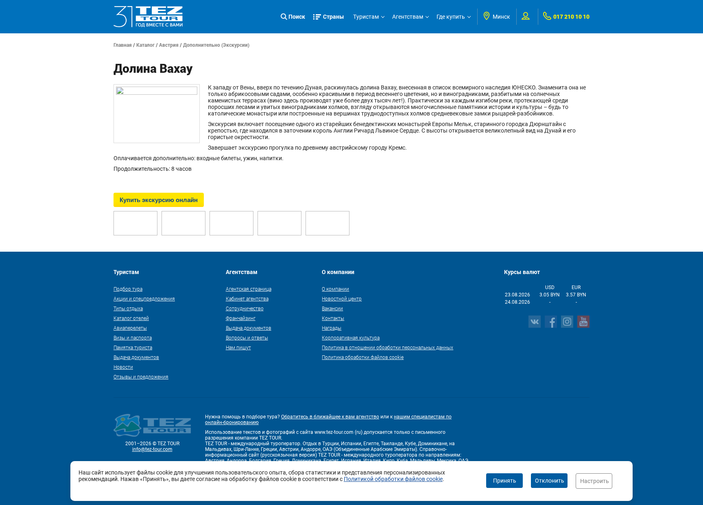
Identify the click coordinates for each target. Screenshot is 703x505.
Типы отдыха (128, 308)
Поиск (296, 16)
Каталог (145, 44)
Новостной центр (342, 298)
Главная (123, 44)
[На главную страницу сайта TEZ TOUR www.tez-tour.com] (148, 16)
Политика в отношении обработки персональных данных (387, 347)
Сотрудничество (245, 308)
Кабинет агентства (247, 298)
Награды (331, 327)
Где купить (451, 16)
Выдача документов (136, 357)
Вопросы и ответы (247, 337)
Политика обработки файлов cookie (363, 357)
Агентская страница (248, 288)
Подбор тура (128, 288)
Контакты (333, 318)
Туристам (366, 16)
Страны (333, 16)
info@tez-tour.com (152, 449)
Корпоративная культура (351, 337)
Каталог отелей (131, 318)
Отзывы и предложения (141, 376)
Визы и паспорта (133, 337)
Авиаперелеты (130, 327)
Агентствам (407, 16)
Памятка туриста (133, 347)
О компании (335, 288)
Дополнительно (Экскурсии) (216, 44)
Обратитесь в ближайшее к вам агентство (330, 417)
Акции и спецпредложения (144, 298)
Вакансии (332, 308)
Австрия (169, 44)
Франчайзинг (240, 318)
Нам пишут (238, 347)
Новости (123, 367)
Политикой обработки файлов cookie (393, 479)
